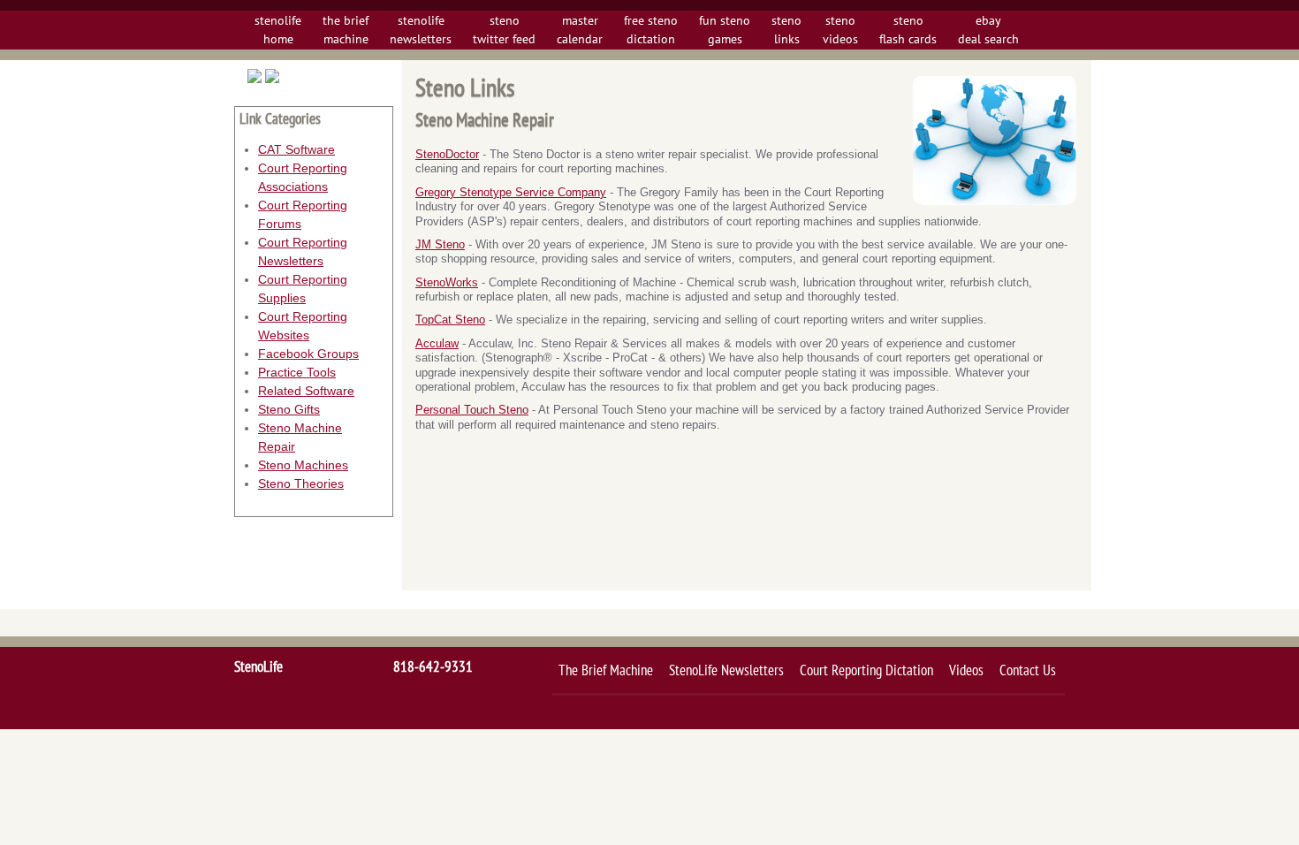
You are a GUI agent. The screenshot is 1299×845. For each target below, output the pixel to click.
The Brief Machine (605, 670)
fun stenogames (724, 29)
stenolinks (786, 29)
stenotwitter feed (504, 29)
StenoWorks (446, 283)
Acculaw (437, 344)
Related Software (306, 391)
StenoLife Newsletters (726, 670)
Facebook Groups (308, 353)
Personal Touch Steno (471, 410)
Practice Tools (297, 372)
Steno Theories (301, 483)
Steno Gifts (289, 409)
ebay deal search (988, 29)
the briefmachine (345, 29)
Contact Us (1027, 670)
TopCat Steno (450, 320)
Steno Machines (303, 465)
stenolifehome (277, 29)
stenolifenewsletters (421, 29)
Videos (966, 670)
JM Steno (440, 245)
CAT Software (296, 149)
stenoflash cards (908, 29)
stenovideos (840, 29)
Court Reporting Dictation (866, 670)
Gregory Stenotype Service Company (510, 193)
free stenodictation (651, 29)
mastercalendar (580, 29)
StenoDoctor (447, 154)
